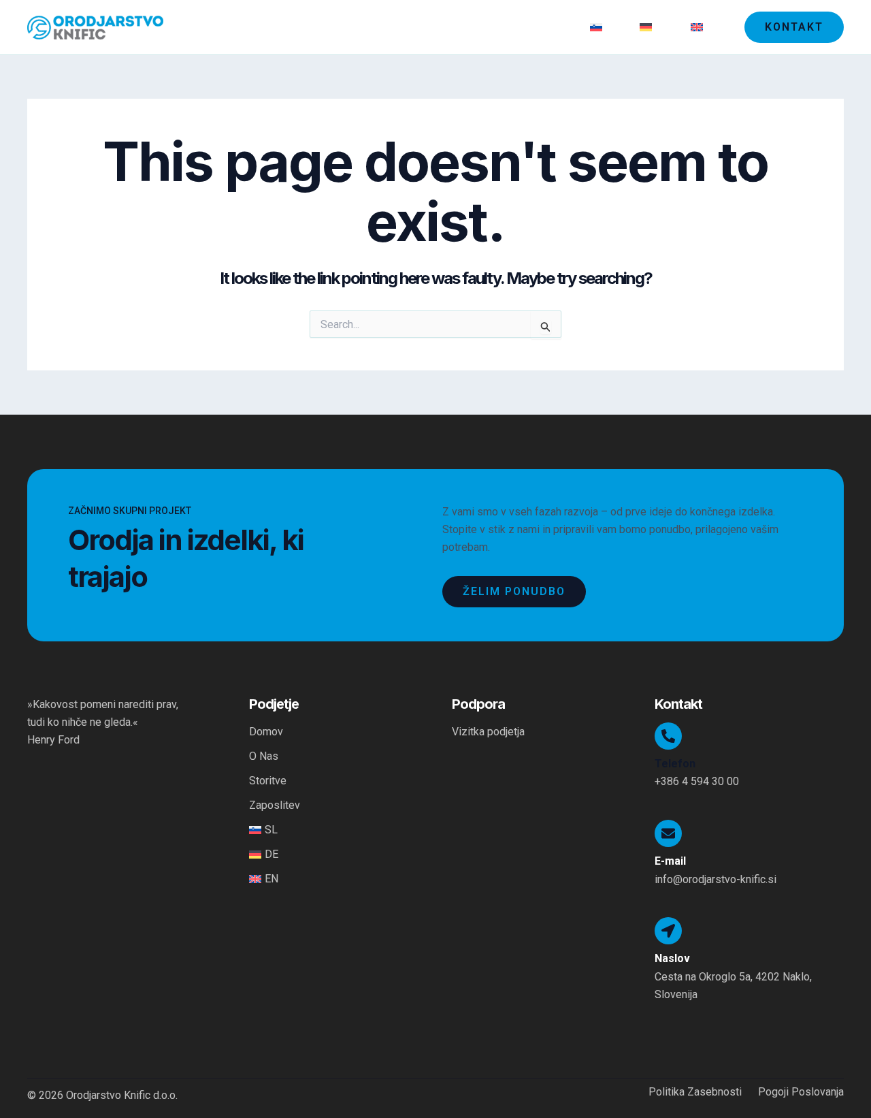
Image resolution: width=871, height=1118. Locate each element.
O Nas (421, 26)
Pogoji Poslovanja (801, 1092)
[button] (794, 27)
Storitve (476, 26)
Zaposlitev (542, 26)
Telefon (675, 763)
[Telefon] (668, 736)
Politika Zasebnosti (695, 1092)
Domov (368, 26)
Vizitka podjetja (488, 731)
